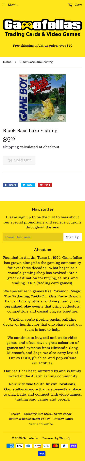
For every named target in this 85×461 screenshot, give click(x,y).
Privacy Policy (63, 418)
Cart (78, 5)
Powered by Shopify (56, 438)
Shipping (11, 147)
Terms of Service (41, 424)
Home (7, 61)
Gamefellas (31, 438)
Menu (13, 5)
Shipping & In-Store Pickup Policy (47, 413)
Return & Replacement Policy (29, 418)
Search (15, 413)
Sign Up (72, 237)
